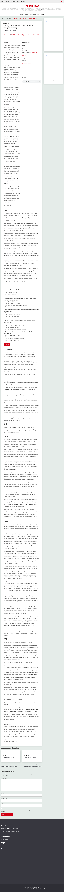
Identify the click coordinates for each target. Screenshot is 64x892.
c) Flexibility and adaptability (12, 294)
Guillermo (15, 30)
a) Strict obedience (10, 313)
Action (37, 34)
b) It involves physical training (13, 303)
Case (4, 34)
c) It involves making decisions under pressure (16, 305)
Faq (24, 35)
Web (2, 803)
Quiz (22, 34)
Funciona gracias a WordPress (23, 888)
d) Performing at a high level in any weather (16, 329)
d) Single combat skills (11, 318)
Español (2, 1)
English (7, 1)
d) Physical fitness (10, 295)
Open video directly (26, 63)
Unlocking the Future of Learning (17, 1)
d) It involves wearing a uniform (13, 307)
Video (8, 34)
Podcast (13, 34)
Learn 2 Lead (32, 6)
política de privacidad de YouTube (29, 54)
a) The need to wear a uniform (13, 335)
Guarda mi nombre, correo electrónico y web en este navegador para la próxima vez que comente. (20, 810)
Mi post (5, 755)
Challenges (26, 34)
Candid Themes (43, 888)
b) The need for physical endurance (14, 336)
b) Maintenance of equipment (13, 314)
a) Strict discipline (10, 290)
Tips (18, 34)
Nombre (3, 793)
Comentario (4, 778)
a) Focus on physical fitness (12, 324)
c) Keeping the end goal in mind (13, 327)
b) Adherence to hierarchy (12, 292)
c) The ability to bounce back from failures (15, 338)
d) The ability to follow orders (13, 340)
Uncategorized (6, 23)
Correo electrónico (5, 798)
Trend (20, 35)
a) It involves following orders (13, 301)
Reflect (32, 34)
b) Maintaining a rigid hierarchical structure (15, 325)
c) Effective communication (12, 316)
